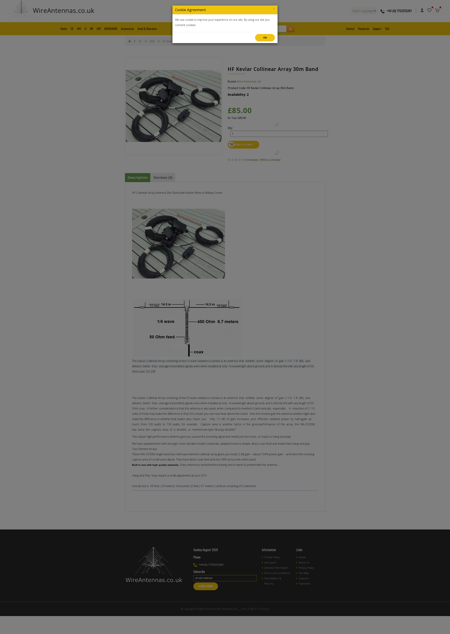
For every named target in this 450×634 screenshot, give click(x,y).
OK (265, 37)
